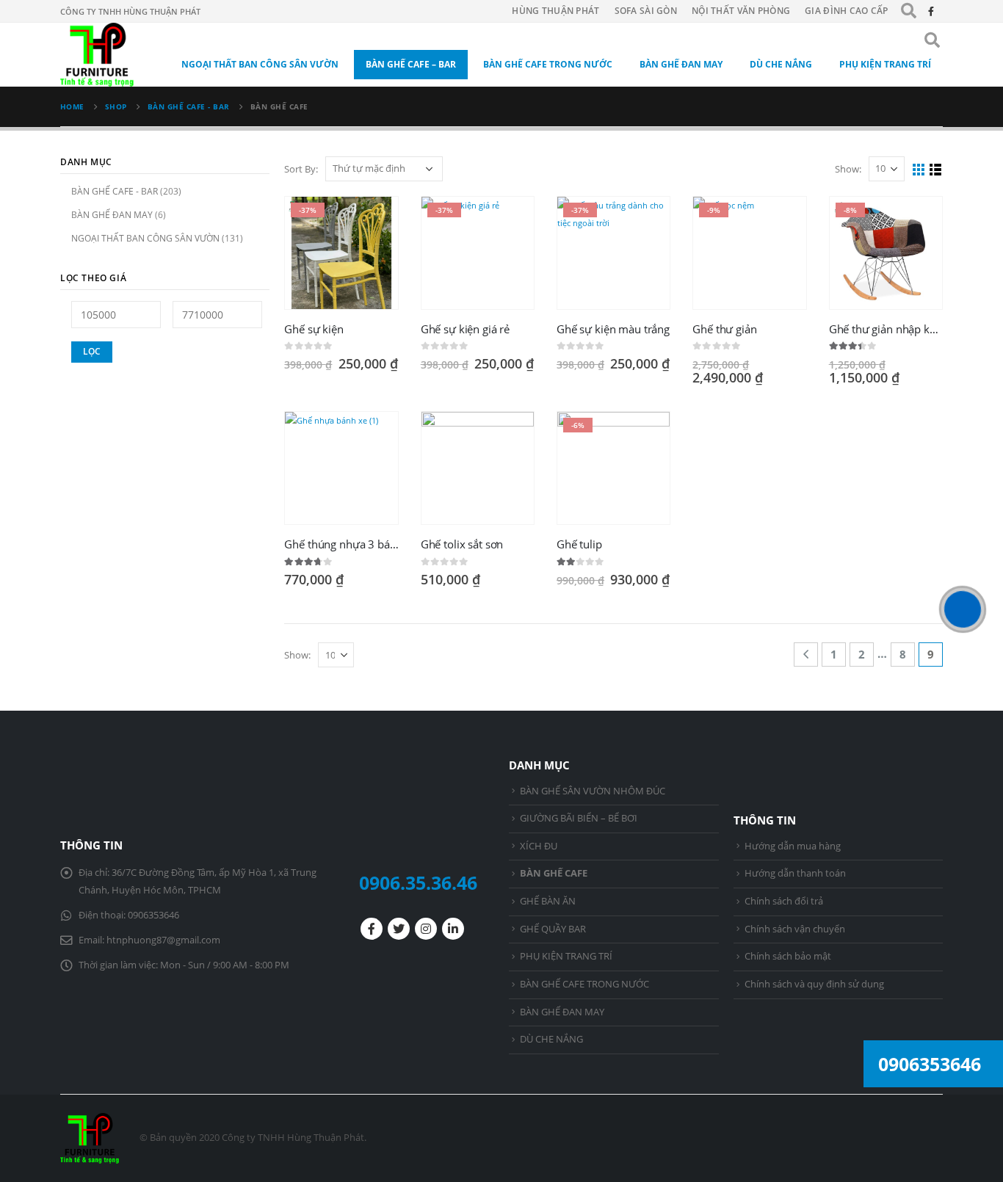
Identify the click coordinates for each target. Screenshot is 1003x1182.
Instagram (426, 929)
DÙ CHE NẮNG (781, 64)
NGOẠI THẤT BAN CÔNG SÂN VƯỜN (259, 64)
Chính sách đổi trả (784, 901)
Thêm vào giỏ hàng (374, 221)
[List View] (936, 170)
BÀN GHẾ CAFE (553, 873)
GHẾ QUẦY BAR (553, 929)
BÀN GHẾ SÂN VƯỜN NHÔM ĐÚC (592, 791)
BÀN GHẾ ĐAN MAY (681, 64)
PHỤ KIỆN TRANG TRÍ (885, 64)
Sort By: (301, 168)
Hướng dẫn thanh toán (795, 873)
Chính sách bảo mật (788, 956)
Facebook (372, 929)
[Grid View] (919, 170)
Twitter (399, 929)
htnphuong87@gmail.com (163, 940)
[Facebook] (931, 11)
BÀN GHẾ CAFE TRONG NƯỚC (547, 64)
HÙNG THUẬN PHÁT (555, 10)
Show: (848, 168)
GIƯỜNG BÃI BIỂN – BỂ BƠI (578, 818)
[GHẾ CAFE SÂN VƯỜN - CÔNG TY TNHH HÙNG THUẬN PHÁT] (97, 55)
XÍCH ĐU (538, 846)
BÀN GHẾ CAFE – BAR (411, 64)
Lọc (92, 351)
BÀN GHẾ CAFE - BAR (114, 191)
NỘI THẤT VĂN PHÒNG (741, 10)
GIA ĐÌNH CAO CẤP (846, 10)
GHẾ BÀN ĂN (548, 901)
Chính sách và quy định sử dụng (814, 984)
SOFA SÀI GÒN (646, 10)
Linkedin (453, 929)
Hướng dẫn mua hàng (793, 846)
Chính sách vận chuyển (795, 929)
